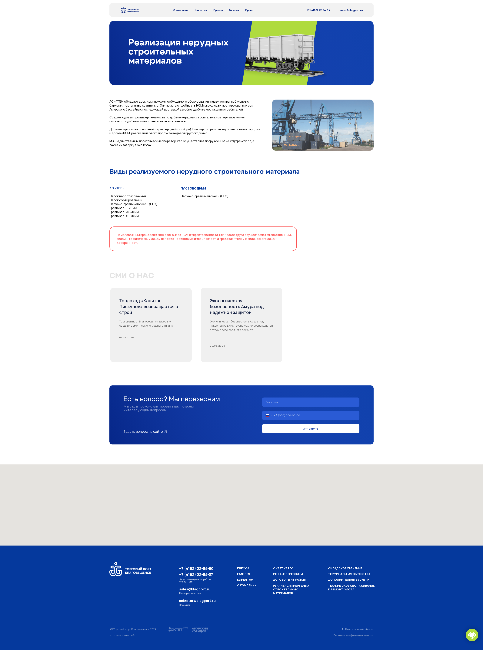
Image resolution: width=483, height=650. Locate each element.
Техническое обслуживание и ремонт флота (351, 587)
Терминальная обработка (349, 573)
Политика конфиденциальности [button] (353, 635)
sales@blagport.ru (351, 10)
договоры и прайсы (289, 579)
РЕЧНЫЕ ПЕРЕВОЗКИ (288, 573)
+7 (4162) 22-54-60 (196, 568)
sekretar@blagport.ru (197, 600)
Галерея (234, 10)
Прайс (249, 10)
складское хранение (345, 568)
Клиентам (201, 10)
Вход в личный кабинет (359, 629)
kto (111, 635)
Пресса (218, 10)
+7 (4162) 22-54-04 (318, 10)
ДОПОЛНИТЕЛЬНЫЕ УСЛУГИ (348, 579)
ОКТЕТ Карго (283, 568)
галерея (243, 573)
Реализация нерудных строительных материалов (291, 589)
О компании (180, 10)
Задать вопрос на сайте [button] (143, 431)
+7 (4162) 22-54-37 (196, 574)
